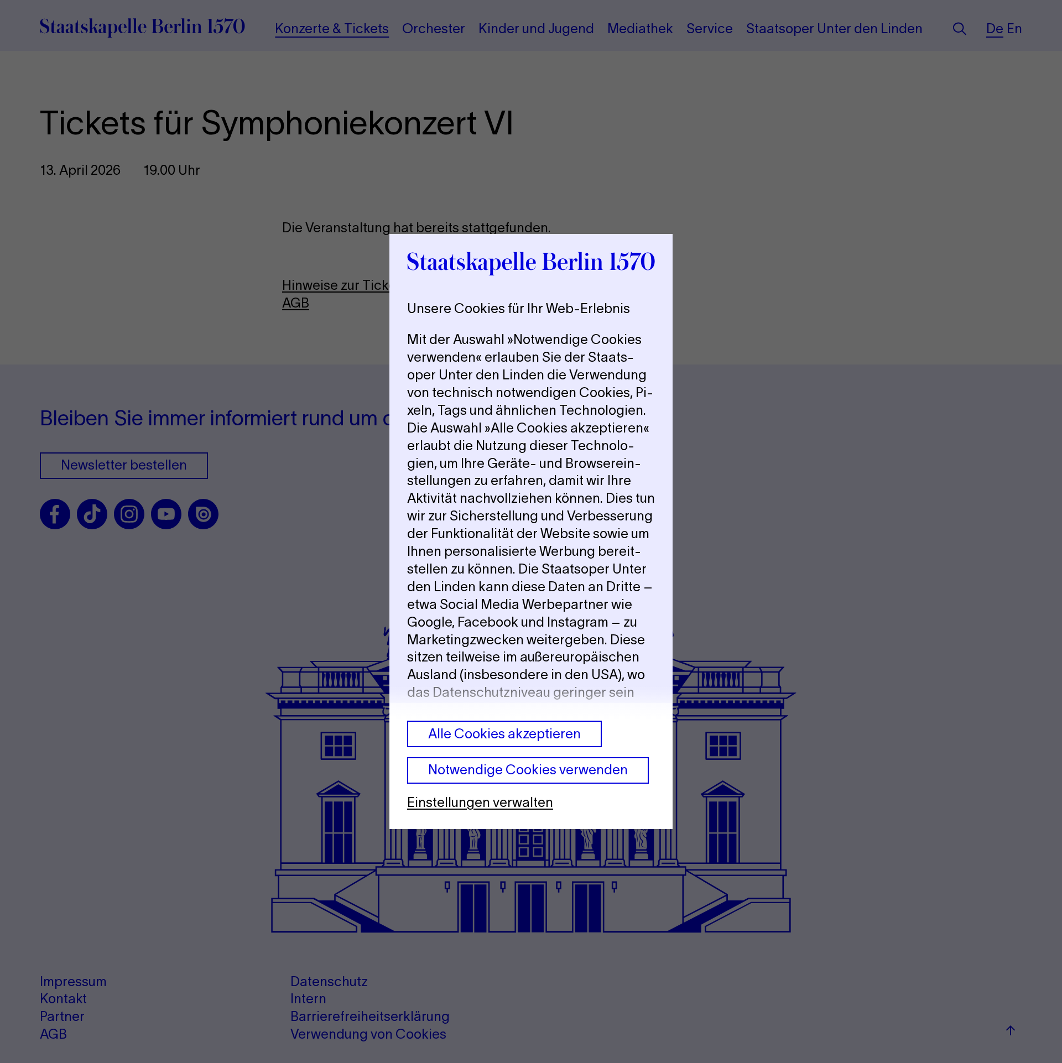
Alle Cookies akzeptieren (504, 733)
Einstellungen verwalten (480, 802)
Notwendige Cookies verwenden (528, 769)
